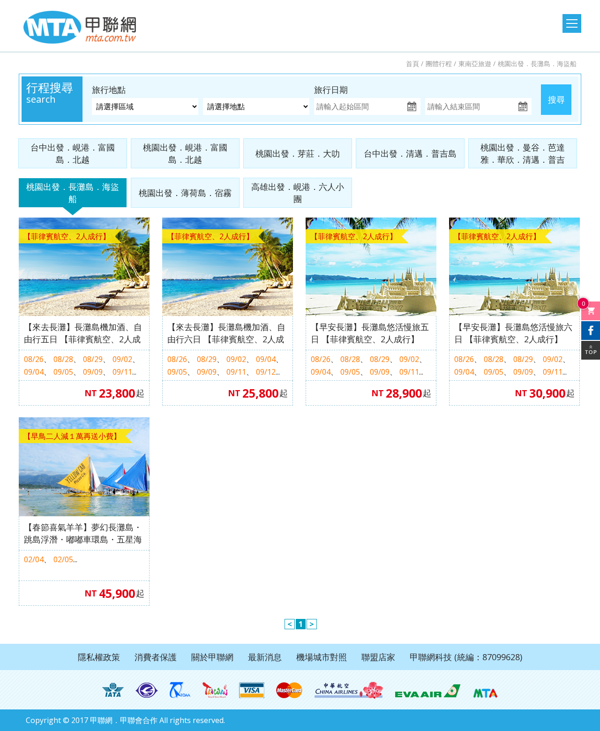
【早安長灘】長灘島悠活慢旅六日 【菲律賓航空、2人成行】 (513, 333)
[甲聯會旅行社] (79, 27)
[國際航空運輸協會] (113, 690)
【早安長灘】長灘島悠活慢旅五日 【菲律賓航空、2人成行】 (370, 333)
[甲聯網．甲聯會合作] (485, 690)
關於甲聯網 (212, 657)
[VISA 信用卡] (251, 690)
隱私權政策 (99, 657)
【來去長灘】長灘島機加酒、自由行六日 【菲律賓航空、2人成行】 (226, 333)
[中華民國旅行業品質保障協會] (180, 690)
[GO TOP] (590, 350)
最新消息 (265, 657)
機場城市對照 (321, 657)
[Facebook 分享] (590, 330)
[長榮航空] (428, 690)
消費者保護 (156, 657)
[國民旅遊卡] (214, 690)
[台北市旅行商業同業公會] (146, 690)
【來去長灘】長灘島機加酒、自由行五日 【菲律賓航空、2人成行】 (83, 333)
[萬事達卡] (289, 690)
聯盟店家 (378, 657)
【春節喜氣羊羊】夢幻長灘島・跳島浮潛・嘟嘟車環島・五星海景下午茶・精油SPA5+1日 (83, 533)
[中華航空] (349, 690)
